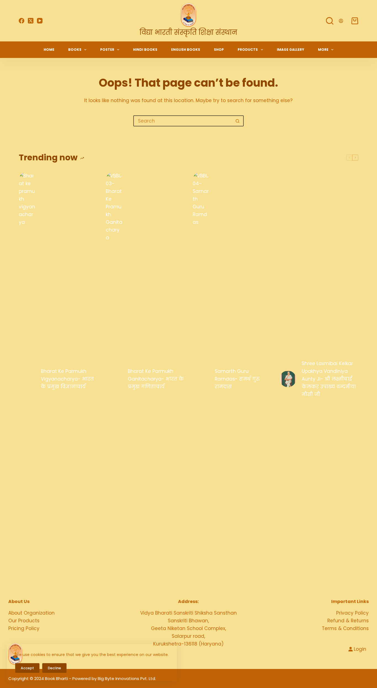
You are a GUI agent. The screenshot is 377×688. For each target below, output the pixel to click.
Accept (27, 668)
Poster (107, 49)
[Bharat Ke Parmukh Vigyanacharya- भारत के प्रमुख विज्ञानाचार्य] (27, 379)
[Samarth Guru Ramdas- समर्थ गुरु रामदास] (201, 379)
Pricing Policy (23, 628)
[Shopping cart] (354, 20)
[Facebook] (21, 20)
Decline (54, 668)
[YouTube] (40, 20)
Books (74, 49)
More (323, 49)
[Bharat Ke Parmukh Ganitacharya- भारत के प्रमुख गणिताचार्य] (114, 379)
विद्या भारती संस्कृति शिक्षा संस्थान (188, 32)
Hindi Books (145, 49)
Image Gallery (290, 49)
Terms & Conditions (345, 628)
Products (248, 49)
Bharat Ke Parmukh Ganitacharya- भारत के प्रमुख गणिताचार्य (156, 379)
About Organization (31, 613)
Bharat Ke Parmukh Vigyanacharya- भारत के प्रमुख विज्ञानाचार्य (67, 379)
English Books (185, 49)
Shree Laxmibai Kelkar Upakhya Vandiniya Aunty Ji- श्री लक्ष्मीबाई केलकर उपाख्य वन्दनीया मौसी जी (329, 379)
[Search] (329, 21)
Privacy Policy (352, 613)
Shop (219, 49)
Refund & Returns (348, 620)
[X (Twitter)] (30, 20)
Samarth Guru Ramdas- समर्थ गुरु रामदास (237, 379)
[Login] (341, 21)
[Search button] (237, 120)
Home (49, 49)
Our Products (23, 620)
